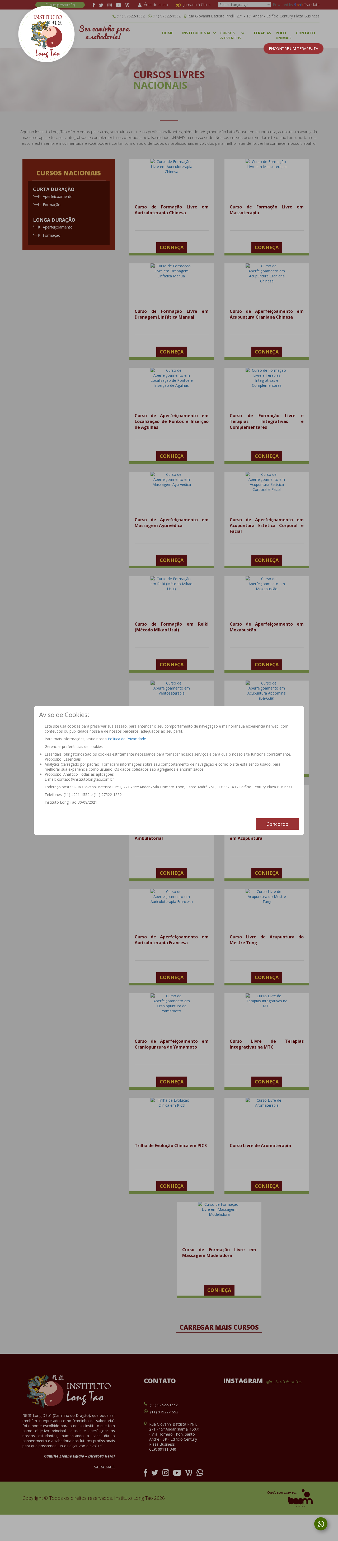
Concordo (277, 824)
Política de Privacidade (127, 738)
